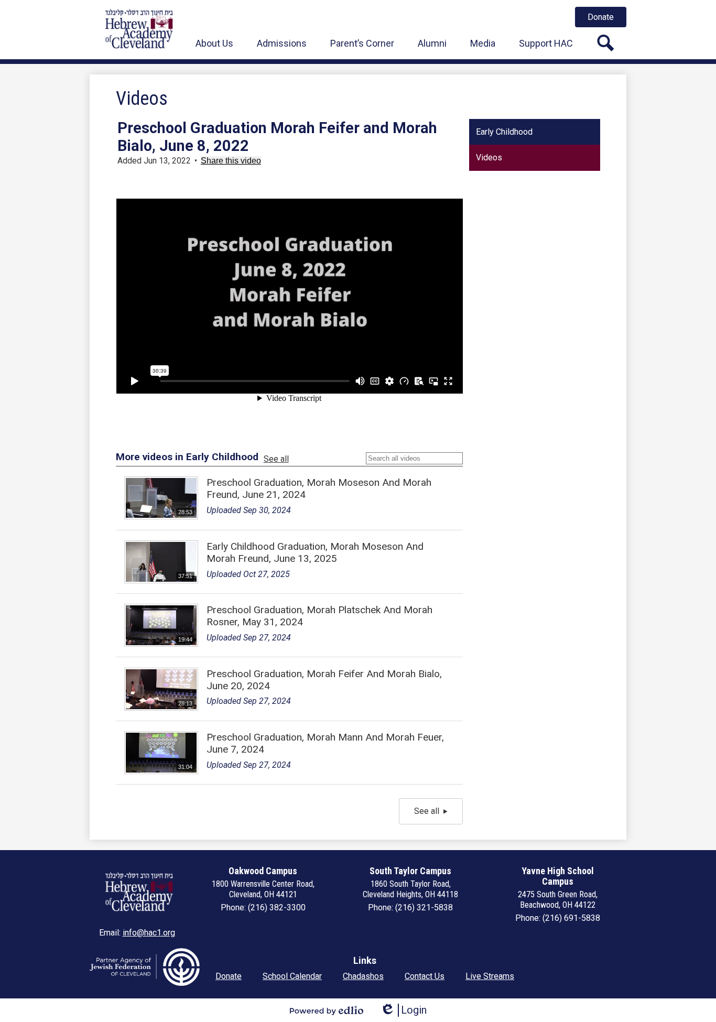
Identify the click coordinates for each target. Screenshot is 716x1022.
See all (276, 459)
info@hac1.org (149, 933)
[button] (214, 43)
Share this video (231, 160)
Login (403, 1010)
